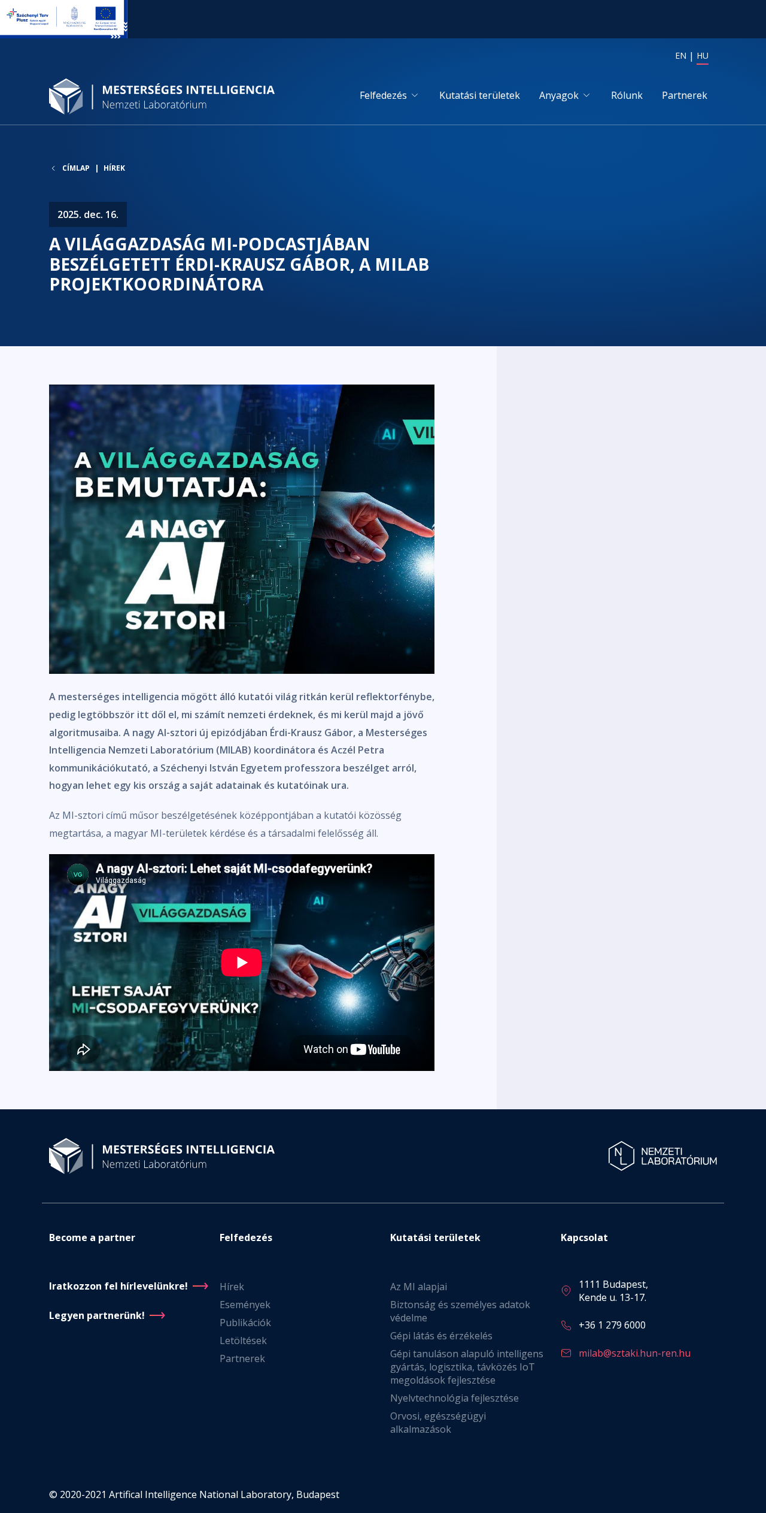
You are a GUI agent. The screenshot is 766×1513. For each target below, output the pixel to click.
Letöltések (243, 1340)
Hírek (114, 168)
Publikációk (245, 1322)
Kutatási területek (479, 95)
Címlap (76, 168)
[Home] (166, 96)
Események (245, 1304)
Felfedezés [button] (383, 95)
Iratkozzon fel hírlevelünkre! (118, 1286)
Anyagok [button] (559, 95)
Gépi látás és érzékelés (441, 1335)
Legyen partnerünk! (97, 1315)
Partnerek (684, 95)
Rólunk (627, 95)
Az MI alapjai (418, 1286)
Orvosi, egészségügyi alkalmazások (438, 1422)
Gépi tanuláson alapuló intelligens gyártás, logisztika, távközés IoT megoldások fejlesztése (466, 1367)
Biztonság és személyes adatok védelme (460, 1311)
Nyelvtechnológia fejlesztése (454, 1398)
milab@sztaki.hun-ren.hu (635, 1353)
